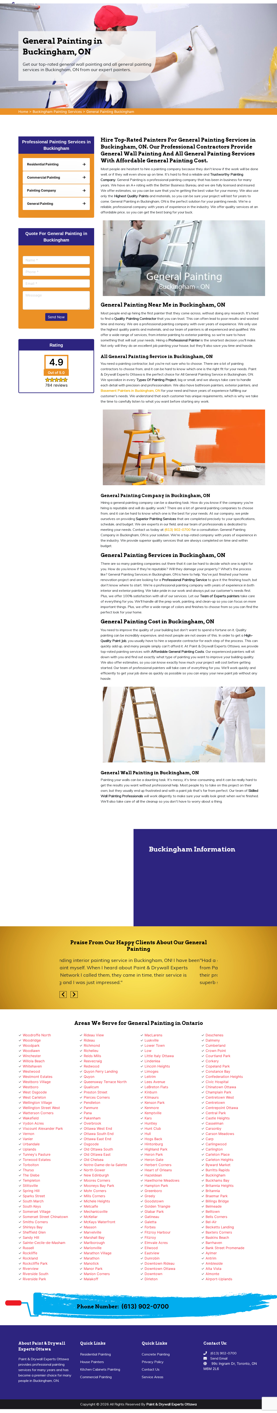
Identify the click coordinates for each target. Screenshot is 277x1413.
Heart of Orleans (158, 1170)
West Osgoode (35, 1092)
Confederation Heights (224, 1076)
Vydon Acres (33, 1123)
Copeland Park (218, 1066)
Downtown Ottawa (160, 1268)
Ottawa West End (98, 1128)
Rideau (89, 1040)
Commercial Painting (96, 1377)
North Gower (94, 1170)
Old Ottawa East (97, 1154)
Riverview (31, 1268)
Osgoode (91, 1144)
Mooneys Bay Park (99, 1185)
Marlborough (94, 1242)
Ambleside (214, 1263)
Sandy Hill (31, 1237)
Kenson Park (155, 1102)
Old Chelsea (93, 1159)
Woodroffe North (37, 1035)
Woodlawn (31, 1050)
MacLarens (153, 1035)
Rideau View (94, 1035)
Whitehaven (32, 1066)
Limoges (151, 1071)
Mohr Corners (95, 1191)
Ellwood (151, 1248)
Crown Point (216, 1050)
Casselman (214, 1123)
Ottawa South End (99, 1133)
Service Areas (152, 1377)
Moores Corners (97, 1180)
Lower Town (155, 1045)
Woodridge (32, 1040)
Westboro (31, 1087)
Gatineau (152, 1217)
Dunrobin (152, 1258)
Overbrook (92, 1123)
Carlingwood (216, 1144)
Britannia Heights (220, 1185)
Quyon (89, 1076)
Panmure (91, 1108)
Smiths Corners (35, 1222)
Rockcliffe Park (35, 1263)
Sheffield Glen (34, 1232)
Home (23, 111)
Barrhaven (214, 1242)
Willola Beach (34, 1061)
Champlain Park (218, 1092)
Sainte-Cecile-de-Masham (44, 1242)
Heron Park (154, 1154)
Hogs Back (153, 1139)
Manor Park (93, 1268)
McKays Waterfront (99, 1222)
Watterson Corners (38, 1113)
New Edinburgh (96, 1175)
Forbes (150, 1227)
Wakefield (31, 1118)
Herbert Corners (158, 1165)
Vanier (28, 1139)
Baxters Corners (219, 1232)
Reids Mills (92, 1056)
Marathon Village (97, 1253)
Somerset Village (36, 1211)
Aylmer (211, 1253)
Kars (148, 1118)
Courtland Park (218, 1056)
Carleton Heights (219, 1159)
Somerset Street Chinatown (45, 1217)
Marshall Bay (94, 1237)
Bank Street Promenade (225, 1248)
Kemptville (153, 1113)
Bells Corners (216, 1217)
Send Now (56, 317)
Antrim (211, 1258)
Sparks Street (34, 1196)
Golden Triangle (157, 1206)
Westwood (31, 1071)
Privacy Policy (153, 1362)
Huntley (151, 1123)
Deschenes (214, 1035)
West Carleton (34, 1097)
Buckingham (215, 1175)
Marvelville (92, 1232)
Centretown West (220, 1097)
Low (148, 1050)
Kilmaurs (152, 1097)
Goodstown (154, 1201)
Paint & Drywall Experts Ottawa (171, 1404)
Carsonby (213, 1128)
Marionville (92, 1248)
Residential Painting (95, 1354)
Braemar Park (217, 1196)
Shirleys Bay (33, 1227)
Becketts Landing (220, 1227)
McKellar (91, 1217)
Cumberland (215, 1045)
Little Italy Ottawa (159, 1056)
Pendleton (92, 1102)
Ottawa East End (97, 1139)
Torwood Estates (37, 1159)
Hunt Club (153, 1128)
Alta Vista (213, 1268)
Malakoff (91, 1279)
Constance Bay (218, 1071)
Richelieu (91, 1050)
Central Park (216, 1113)
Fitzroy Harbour (158, 1232)
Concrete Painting (156, 1354)
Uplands (29, 1149)
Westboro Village (37, 1082)
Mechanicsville (96, 1211)
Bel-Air (211, 1222)
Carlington (214, 1149)
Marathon (91, 1258)
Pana (88, 1113)
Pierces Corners (97, 1097)
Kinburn (151, 1092)
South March (33, 1201)
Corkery (212, 1061)
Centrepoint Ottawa (222, 1108)
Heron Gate (154, 1159)
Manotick (91, 1263)
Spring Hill (31, 1191)
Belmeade (214, 1206)
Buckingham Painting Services (57, 111)
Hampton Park (156, 1185)
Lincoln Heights (157, 1066)
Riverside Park (34, 1279)
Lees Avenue (155, 1082)
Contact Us (150, 1369)
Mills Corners (94, 1196)
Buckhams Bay (217, 1180)
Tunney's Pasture (36, 1154)
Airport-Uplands (219, 1279)
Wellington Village (37, 1102)
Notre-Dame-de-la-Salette (105, 1165)
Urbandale (31, 1144)
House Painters (92, 1362)
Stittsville (30, 1185)
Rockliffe (30, 1253)
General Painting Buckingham (110, 111)
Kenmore (152, 1108)
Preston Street (95, 1092)
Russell (28, 1248)
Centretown (215, 1102)
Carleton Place (218, 1154)
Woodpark (31, 1045)
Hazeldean (153, 1175)
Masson (90, 1227)
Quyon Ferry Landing (101, 1071)
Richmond (92, 1045)
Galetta (150, 1222)
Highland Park (156, 1149)
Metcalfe (91, 1206)
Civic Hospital (217, 1082)
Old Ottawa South (98, 1149)
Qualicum (91, 1087)
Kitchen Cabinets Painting (100, 1369)
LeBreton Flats (156, 1087)
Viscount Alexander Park (43, 1128)
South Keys (32, 1206)
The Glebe (31, 1175)
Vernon (28, 1133)
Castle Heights (218, 1118)
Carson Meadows (220, 1133)
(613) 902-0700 (145, 1306)
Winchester (32, 1056)
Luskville (152, 1040)
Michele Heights (97, 1201)
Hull (148, 1133)
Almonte (212, 1274)
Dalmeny (213, 1040)
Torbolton (31, 1165)
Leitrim (150, 1076)
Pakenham (92, 1118)
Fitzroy (150, 1237)
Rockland (30, 1258)
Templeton (31, 1180)
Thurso (28, 1170)
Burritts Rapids (218, 1170)
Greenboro (153, 1191)
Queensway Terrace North (105, 1082)
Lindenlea (152, 1061)
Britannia (213, 1191)
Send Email (218, 1358)
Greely (150, 1196)
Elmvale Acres (156, 1242)
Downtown (153, 1274)
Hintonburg (154, 1144)
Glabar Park (154, 1211)
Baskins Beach (217, 1237)
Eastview (152, 1253)
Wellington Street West (41, 1108)
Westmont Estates (37, 1076)
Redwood (91, 1066)
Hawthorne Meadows (162, 1180)
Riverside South (35, 1274)
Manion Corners (97, 1274)
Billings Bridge (217, 1201)
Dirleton (151, 1279)
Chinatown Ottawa (221, 1087)
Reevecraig (93, 1061)
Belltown (213, 1211)
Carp (210, 1139)
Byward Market (218, 1165)
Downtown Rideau (159, 1263)
